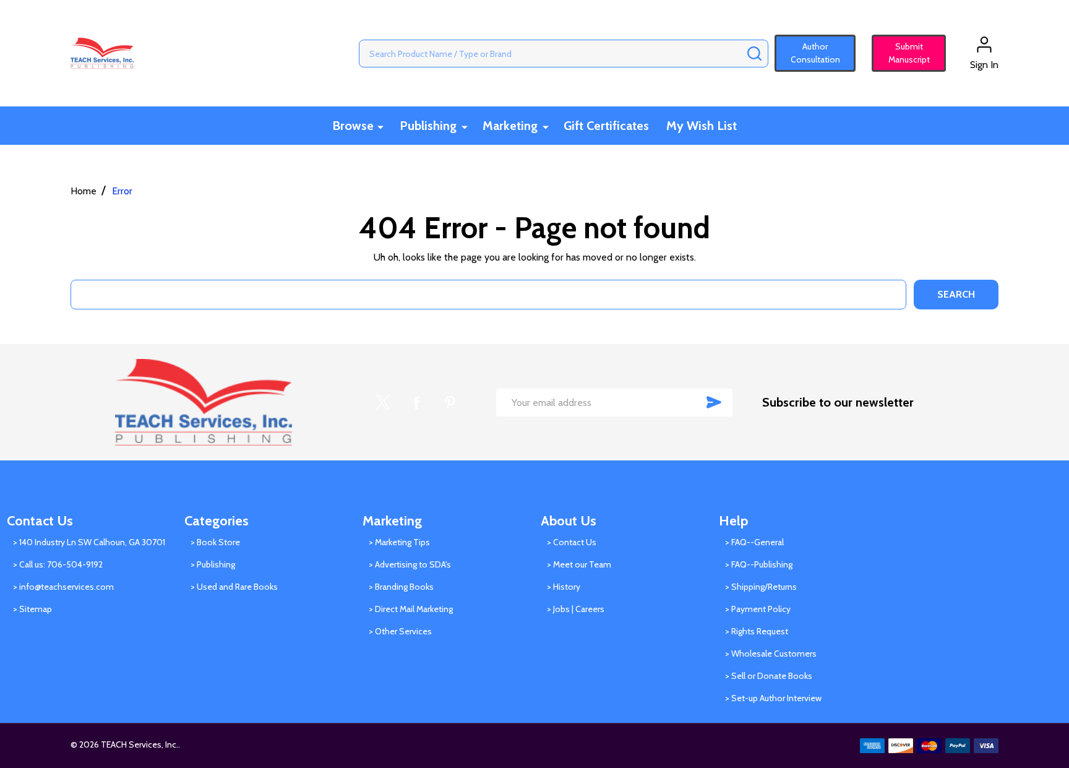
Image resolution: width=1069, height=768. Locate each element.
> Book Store (215, 542)
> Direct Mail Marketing (411, 609)
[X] (383, 402)
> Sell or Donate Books (768, 675)
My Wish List (701, 125)
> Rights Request (756, 631)
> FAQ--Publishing (758, 564)
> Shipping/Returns (761, 586)
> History (563, 586)
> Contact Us (571, 542)
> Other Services (400, 631)
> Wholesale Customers (771, 653)
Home (84, 191)
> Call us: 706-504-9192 (58, 564)
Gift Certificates (606, 125)
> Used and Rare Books (234, 586)
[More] (380, 126)
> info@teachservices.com (63, 586)
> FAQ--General (754, 542)
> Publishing (213, 564)
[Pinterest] (449, 402)
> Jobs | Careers (575, 609)
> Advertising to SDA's (410, 564)
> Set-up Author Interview (773, 698)
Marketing (510, 125)
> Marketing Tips (399, 542)
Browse (353, 125)
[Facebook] (416, 402)
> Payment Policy (758, 609)
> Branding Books (401, 586)
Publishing (428, 125)
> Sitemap (32, 609)
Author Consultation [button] (815, 53)
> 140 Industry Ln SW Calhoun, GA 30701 (89, 542)
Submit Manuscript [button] (903, 53)
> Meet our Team (579, 564)
